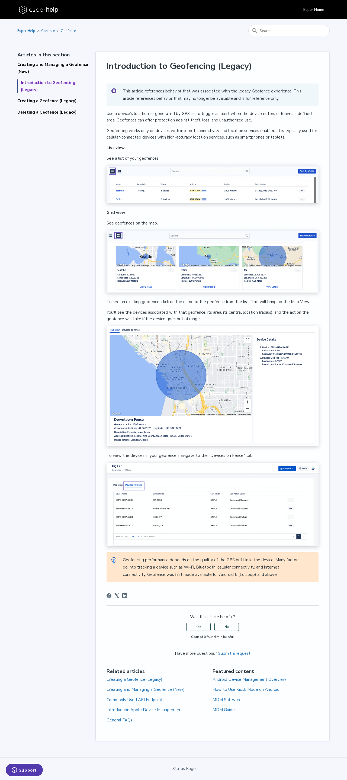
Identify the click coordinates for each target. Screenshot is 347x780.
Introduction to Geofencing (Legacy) (48, 86)
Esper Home (313, 9)
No (226, 627)
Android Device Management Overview (249, 679)
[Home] (39, 10)
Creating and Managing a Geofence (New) (52, 68)
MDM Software (227, 699)
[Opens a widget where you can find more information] (24, 770)
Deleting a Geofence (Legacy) (46, 112)
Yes (198, 627)
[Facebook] (109, 595)
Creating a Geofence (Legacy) (46, 101)
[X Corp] (116, 595)
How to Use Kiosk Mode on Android (246, 689)
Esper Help (26, 30)
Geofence (68, 30)
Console (48, 30)
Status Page (184, 768)
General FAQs (119, 720)
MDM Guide (224, 709)
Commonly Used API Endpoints (136, 699)
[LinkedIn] (124, 595)
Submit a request (234, 653)
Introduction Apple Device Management (144, 709)
